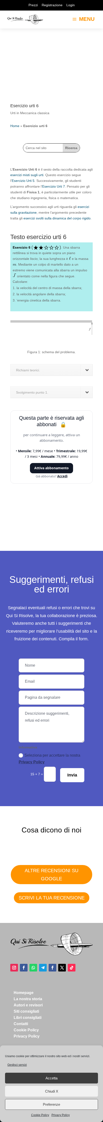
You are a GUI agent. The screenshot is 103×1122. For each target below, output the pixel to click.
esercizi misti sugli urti (26, 175)
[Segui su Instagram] (14, 967)
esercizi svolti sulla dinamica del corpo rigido (57, 218)
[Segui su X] (62, 967)
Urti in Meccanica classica (29, 113)
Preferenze (51, 1104)
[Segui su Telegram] (43, 967)
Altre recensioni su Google (51, 874)
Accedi (62, 476)
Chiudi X (51, 1091)
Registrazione (52, 5)
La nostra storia (28, 999)
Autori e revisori (28, 1005)
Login (70, 5)
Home (14, 126)
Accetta (51, 1078)
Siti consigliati (26, 1011)
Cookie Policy (40, 1115)
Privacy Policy (61, 1115)
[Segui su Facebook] (24, 967)
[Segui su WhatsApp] (33, 967)
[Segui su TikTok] (71, 967)
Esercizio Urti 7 (53, 186)
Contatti (21, 1024)
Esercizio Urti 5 (23, 181)
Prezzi (33, 5)
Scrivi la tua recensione (52, 897)
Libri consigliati (27, 1018)
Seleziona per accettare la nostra (49, 758)
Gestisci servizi (17, 1064)
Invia (72, 775)
